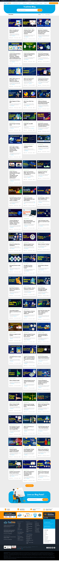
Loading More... (29, 486)
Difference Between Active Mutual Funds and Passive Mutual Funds (43, 102)
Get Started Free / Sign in (54, 3)
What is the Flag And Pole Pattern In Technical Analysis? (43, 405)
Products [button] (30, 3)
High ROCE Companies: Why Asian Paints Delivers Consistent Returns (43, 125)
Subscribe (45, 499)
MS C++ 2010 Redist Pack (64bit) (29, 538)
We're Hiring (45, 534)
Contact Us (45, 539)
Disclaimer (29, 546)
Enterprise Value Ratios (43, 146)
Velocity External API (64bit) (29, 531)
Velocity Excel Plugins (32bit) (29, 525)
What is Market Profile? (15, 380)
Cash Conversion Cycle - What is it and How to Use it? (43, 221)
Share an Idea (37, 530)
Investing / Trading (13, 218)
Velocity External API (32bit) (29, 529)
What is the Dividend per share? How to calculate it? (43, 473)
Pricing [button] (41, 3)
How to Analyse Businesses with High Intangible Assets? (42, 289)
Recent (43, 14)
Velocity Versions (20, 536)
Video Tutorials (37, 528)
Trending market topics (42, 77)
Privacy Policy (25, 546)
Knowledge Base (37, 525)
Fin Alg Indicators (20, 533)
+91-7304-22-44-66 (47, 522)
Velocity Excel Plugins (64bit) (29, 527)
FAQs (36, 526)
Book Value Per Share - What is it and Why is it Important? (15, 289)
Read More (13, 35)
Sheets (19, 524)
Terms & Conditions (20, 546)
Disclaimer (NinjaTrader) (47, 540)
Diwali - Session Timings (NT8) (29, 543)
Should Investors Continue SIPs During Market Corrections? (14, 450)
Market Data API (20, 529)
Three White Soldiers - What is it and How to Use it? (15, 311)
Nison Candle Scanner (21, 532)
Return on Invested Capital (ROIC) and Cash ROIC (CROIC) (29, 199)
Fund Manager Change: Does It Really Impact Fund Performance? (29, 450)
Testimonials (46, 538)
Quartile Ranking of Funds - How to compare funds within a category (15, 199)
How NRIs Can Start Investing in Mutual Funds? (28, 266)
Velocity (19, 528)
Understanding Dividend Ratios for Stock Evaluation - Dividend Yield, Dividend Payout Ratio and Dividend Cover (15, 56)
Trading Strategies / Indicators (29, 28)
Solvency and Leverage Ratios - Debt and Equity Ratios (29, 405)
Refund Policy (34, 546)
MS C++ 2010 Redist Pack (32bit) (29, 536)
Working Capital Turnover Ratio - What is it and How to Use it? (29, 335)
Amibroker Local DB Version (20, 538)
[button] (16, 3)
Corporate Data (12, 28)
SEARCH (40, 10)
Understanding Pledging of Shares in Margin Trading (29, 55)
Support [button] (45, 3)
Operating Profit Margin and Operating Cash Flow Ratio (43, 55)
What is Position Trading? (43, 244)
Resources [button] (35, 3)
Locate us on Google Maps (8, 533)
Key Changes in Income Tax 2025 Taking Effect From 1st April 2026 (15, 428)
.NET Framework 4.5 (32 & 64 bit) (29, 541)
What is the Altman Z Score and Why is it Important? (14, 31)
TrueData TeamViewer (29, 534)
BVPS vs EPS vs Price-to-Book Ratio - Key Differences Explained (15, 80)
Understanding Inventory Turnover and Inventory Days (29, 381)
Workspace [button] (24, 3)
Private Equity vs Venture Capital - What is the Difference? (29, 312)
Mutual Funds (12, 99)
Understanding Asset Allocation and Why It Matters (43, 335)
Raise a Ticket (37, 524)
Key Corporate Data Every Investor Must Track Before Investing (29, 221)
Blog (44, 535)
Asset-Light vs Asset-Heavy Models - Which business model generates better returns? (14, 149)
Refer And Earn (46, 536)
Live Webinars (37, 529)
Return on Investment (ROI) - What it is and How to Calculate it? (29, 173)
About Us (45, 531)
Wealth (19, 526)
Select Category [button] (47, 14)
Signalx (19, 525)
